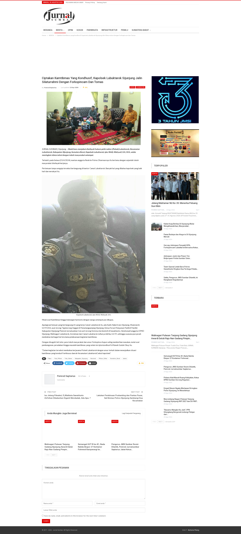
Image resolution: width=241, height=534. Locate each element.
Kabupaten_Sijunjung (81, 358)
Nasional (93, 358)
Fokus (49, 358)
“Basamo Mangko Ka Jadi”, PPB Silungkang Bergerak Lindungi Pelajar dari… (179, 412)
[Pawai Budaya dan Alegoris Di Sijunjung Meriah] (156, 237)
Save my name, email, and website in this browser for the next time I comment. (75, 516)
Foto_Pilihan (58, 358)
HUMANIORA (140, 87)
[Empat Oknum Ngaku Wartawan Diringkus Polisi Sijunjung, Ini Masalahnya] (156, 391)
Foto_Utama (68, 358)
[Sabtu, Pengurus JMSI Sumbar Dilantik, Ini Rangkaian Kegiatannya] (156, 280)
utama (125, 358)
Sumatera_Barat (115, 358)
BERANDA (47, 30)
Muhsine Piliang (193, 530)
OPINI (70, 30)
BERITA (59, 30)
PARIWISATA (92, 30)
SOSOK (80, 30)
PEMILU (124, 30)
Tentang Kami (102, 2)
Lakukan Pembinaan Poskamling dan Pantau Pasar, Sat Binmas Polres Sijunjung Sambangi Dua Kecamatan (120, 398)
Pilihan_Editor (103, 358)
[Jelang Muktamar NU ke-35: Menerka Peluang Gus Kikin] (175, 186)
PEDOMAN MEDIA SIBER (74, 2)
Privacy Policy (90, 2)
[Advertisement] (120, 55)
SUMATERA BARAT (140, 30)
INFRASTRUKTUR (109, 30)
